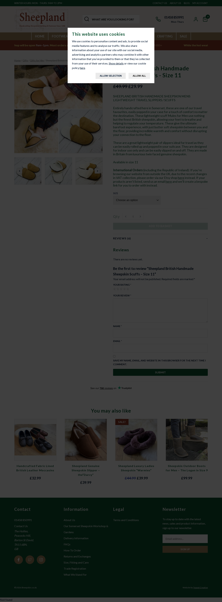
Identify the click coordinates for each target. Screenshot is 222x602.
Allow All (139, 76)
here (82, 68)
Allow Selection (111, 76)
